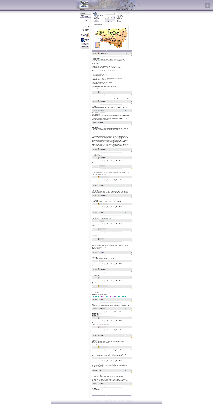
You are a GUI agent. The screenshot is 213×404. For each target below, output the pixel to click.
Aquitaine (98, 23)
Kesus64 (102, 185)
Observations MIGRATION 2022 (85, 44)
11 (113, 395)
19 (105, 20)
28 (108, 21)
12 (114, 395)
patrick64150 (103, 101)
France (95, 23)
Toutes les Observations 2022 (85, 17)
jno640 (101, 357)
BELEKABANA (102, 308)
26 (105, 21)
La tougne (102, 166)
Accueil (82, 9)
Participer (82, 15)
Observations (87, 9)
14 (116, 395)
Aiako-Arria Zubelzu (104, 53)
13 (115, 395)
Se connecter (118, 9)
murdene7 (101, 92)
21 (108, 20)
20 (107, 20)
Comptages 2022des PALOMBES (85, 47)
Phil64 (102, 335)
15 (117, 395)
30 (111, 21)
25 (114, 20)
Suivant (130, 395)
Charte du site (99, 402)
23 (111, 20)
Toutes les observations (84, 16)
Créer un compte (124, 9)
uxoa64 (102, 239)
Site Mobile (113, 402)
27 (107, 21)
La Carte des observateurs (85, 18)
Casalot (102, 220)
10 (112, 395)
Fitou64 (102, 110)
